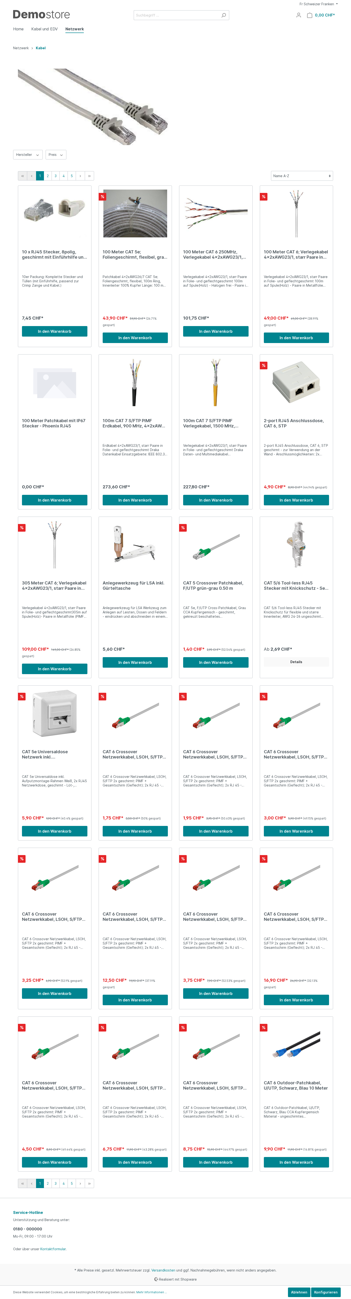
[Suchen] (223, 15)
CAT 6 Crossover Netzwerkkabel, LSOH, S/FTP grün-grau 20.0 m (294, 916)
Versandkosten (163, 1270)
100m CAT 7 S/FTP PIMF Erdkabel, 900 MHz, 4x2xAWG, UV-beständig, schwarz (134, 423)
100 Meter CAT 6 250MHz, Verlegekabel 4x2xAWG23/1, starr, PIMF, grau (213, 254)
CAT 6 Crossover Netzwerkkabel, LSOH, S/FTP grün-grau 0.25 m (133, 754)
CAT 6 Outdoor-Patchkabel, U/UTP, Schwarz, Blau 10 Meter (296, 1085)
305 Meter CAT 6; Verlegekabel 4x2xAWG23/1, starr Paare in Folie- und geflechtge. (54, 585)
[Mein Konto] (298, 15)
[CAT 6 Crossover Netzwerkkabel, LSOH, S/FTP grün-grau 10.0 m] (135, 876)
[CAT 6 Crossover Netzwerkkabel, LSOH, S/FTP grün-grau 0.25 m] (135, 713)
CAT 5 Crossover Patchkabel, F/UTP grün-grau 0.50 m (213, 585)
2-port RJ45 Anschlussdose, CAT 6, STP (294, 423)
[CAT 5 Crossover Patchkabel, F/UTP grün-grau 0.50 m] (216, 544)
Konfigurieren (326, 1292)
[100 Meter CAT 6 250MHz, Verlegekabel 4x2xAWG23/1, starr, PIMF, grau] (216, 213)
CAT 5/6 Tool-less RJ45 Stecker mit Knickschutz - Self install (296, 585)
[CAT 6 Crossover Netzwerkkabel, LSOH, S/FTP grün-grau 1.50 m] (54, 876)
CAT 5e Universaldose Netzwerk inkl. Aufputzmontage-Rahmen (49, 754)
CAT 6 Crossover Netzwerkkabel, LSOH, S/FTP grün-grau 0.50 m (213, 754)
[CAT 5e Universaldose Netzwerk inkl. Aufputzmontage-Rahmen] (54, 713)
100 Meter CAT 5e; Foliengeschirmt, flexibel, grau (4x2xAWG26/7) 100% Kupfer (134, 254)
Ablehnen (299, 1292)
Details (296, 662)
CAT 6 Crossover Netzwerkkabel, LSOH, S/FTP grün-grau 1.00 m (294, 754)
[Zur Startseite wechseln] (41, 14)
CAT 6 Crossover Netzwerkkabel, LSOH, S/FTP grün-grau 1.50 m (52, 916)
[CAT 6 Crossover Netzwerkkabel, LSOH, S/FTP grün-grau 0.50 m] (216, 713)
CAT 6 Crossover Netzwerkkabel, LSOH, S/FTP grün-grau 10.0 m (133, 916)
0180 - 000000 (27, 1229)
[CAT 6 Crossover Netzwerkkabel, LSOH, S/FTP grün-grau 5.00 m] (135, 1044)
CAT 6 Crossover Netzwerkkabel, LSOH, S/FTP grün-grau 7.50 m (213, 1085)
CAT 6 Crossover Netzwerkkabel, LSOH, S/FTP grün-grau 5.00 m (133, 1085)
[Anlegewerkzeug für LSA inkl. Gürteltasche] (135, 544)
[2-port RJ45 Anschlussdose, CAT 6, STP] (296, 382)
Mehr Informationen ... (151, 1292)
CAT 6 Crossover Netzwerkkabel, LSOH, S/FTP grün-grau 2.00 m (213, 916)
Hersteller (24, 155)
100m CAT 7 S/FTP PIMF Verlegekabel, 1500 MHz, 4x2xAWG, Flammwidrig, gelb (214, 423)
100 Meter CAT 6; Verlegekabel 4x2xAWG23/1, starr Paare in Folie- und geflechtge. (296, 254)
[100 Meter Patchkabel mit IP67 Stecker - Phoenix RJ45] (54, 382)
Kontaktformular (53, 1249)
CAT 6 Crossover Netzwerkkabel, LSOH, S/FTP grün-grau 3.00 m (52, 1085)
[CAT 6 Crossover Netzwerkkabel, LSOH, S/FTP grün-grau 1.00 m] (296, 713)
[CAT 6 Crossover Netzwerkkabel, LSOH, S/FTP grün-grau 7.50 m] (216, 1044)
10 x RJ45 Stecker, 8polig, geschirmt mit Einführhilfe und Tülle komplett (54, 254)
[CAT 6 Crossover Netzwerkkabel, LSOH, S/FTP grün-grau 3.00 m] (54, 1044)
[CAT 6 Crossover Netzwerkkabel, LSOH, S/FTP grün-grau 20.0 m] (296, 876)
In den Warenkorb (54, 331)
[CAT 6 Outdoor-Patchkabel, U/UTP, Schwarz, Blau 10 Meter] (296, 1044)
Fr (317, 4)
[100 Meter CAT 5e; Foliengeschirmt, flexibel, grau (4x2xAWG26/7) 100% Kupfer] (135, 213)
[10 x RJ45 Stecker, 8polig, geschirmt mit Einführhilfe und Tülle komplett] (54, 213)
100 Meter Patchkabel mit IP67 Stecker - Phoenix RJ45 (53, 423)
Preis (53, 155)
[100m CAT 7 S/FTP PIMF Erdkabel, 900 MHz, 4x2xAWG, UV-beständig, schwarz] (135, 382)
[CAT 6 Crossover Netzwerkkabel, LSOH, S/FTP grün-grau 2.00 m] (216, 876)
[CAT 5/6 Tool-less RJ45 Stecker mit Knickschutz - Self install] (296, 544)
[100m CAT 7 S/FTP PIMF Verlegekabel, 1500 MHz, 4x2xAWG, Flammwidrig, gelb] (216, 382)
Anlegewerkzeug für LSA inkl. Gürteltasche (134, 585)
